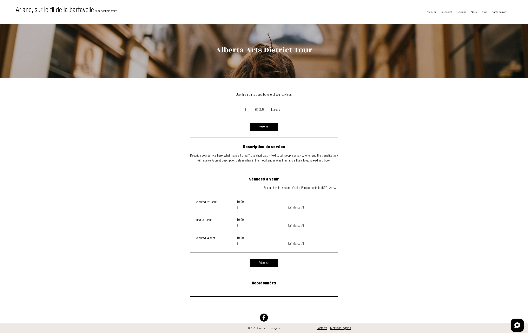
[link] (264, 127)
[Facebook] (264, 318)
